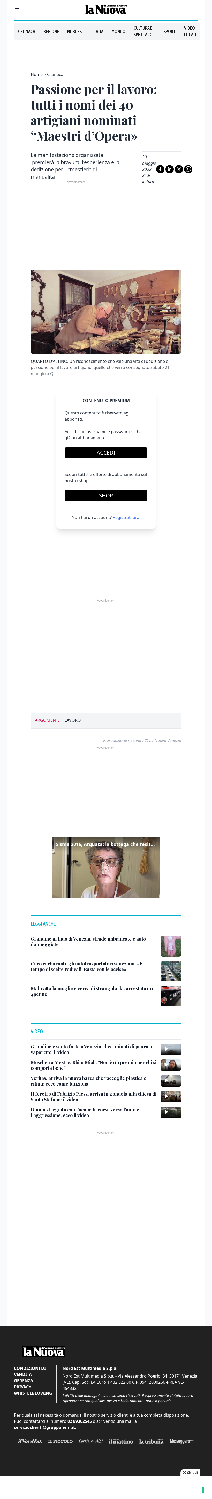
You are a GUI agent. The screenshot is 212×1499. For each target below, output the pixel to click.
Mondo (118, 31)
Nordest (75, 31)
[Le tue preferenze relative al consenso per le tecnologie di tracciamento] (203, 1490)
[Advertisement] (106, 52)
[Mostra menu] (17, 7)
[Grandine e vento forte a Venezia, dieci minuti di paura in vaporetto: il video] (171, 1049)
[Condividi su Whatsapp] (188, 169)
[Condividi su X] (179, 169)
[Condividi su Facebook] (160, 169)
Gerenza (23, 1380)
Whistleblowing (33, 1393)
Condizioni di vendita (30, 1371)
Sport (170, 31)
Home (37, 74)
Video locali (190, 31)
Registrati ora (126, 517)
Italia (98, 31)
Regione (51, 31)
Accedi (106, 452)
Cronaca (26, 31)
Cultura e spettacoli (144, 31)
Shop (106, 495)
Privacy (22, 1387)
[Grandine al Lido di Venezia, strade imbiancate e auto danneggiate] (171, 946)
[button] (106, 868)
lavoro (73, 720)
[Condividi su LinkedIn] (169, 169)
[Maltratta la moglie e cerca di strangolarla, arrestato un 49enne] (171, 996)
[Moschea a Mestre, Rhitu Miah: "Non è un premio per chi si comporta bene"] (171, 1065)
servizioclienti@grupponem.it (44, 1427)
